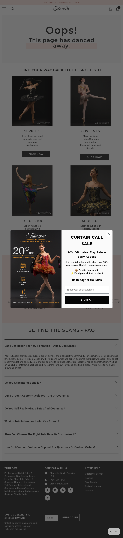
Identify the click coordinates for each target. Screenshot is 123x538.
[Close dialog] (108, 233)
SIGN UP (87, 299)
